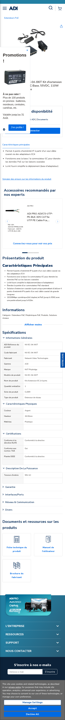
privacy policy (14, 687)
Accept (32, 708)
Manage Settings (33, 702)
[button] (62, 360)
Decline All (32, 714)
